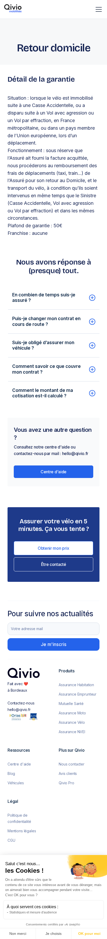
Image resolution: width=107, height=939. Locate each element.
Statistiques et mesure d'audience (33, 912)
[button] (97, 9)
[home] (13, 9)
